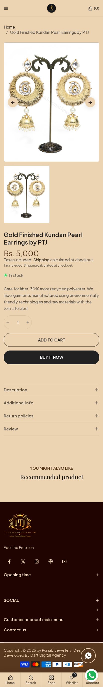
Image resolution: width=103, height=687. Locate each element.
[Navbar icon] (6, 8)
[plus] (28, 322)
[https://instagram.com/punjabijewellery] (36, 561)
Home (9, 27)
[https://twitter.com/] (23, 561)
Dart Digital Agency (48, 655)
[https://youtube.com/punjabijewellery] (64, 561)
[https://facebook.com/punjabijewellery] (9, 561)
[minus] (8, 322)
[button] (93, 8)
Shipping (41, 259)
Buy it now (51, 357)
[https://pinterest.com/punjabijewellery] (50, 561)
